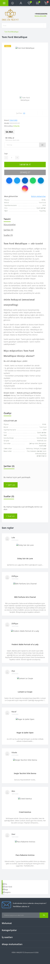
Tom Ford (13, 120)
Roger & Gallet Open (25, 732)
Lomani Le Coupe (25, 692)
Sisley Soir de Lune (25, 558)
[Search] (44, 25)
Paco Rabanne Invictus (25, 855)
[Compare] (45, 113)
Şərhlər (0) (8, 230)
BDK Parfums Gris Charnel (25, 597)
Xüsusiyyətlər (10, 224)
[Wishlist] (40, 113)
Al (42, 145)
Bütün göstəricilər (38, 196)
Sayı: (6, 153)
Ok (44, 915)
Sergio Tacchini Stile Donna (25, 773)
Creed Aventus (25, 812)
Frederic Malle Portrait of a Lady (25, 644)
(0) (24, 113)
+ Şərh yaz (10, 485)
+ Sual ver (10, 516)
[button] (21, 3)
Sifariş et (25, 172)
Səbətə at (25, 164)
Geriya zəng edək (40, 16)
